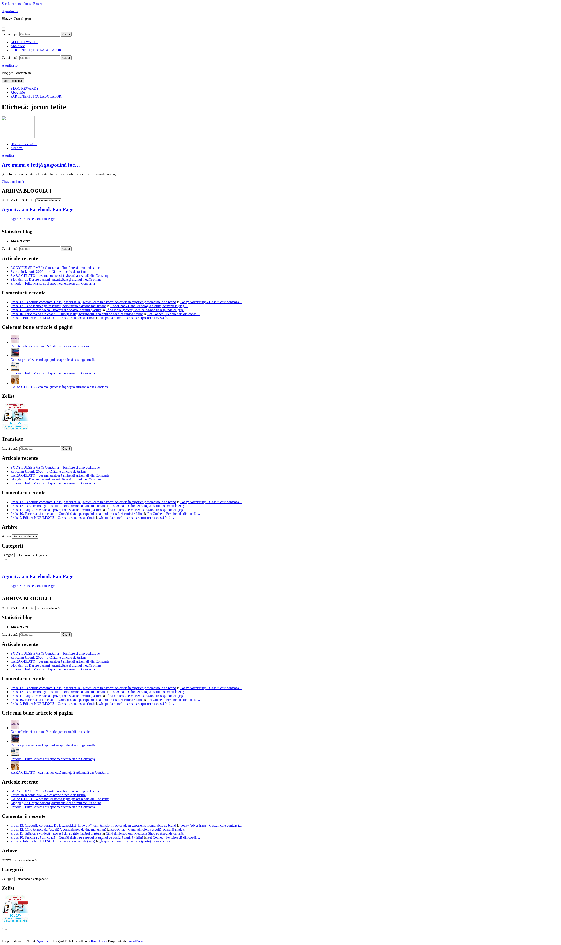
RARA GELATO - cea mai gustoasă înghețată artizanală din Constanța (60, 387)
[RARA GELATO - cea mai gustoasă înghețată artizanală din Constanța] (15, 383)
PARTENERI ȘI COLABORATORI (36, 50)
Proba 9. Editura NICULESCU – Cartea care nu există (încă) (53, 318)
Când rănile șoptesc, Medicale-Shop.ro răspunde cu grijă (145, 310)
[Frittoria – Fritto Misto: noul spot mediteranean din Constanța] (15, 369)
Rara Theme (99, 941)
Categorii (8, 555)
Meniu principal (13, 80)
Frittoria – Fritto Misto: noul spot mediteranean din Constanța (53, 283)
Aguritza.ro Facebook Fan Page (37, 209)
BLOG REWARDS (24, 42)
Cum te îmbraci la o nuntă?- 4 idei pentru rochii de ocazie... (51, 346)
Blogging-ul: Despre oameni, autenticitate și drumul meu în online (56, 279)
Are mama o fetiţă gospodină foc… (41, 165)
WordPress (135, 941)
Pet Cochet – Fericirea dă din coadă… (173, 314)
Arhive (6, 536)
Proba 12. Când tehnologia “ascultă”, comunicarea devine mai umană (58, 306)
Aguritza (17, 148)
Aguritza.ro (10, 11)
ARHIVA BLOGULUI (18, 200)
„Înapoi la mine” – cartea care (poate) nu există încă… (136, 318)
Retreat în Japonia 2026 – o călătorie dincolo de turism (48, 271)
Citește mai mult (13, 181)
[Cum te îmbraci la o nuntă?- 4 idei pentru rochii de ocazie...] (15, 342)
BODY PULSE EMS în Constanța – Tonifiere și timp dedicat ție (55, 267)
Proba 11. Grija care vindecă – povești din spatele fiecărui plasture (56, 310)
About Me (18, 46)
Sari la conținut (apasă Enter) (22, 3)
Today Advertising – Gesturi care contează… (211, 302)
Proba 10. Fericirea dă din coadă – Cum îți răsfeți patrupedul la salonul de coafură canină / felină (77, 314)
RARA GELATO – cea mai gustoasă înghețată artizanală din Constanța (60, 275)
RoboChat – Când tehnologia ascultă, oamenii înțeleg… (149, 306)
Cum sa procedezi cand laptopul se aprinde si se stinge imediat (53, 360)
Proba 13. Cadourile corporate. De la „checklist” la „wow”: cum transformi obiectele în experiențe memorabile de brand (93, 302)
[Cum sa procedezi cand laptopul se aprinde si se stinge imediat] (15, 356)
